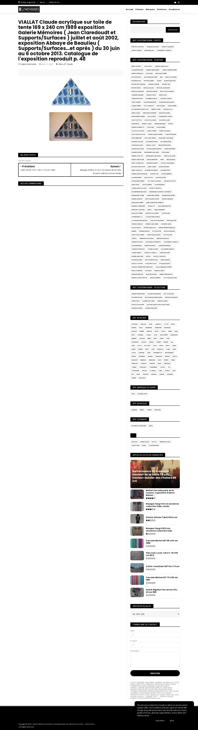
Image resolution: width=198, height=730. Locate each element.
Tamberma (153, 367)
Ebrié (149, 338)
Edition (134, 442)
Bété (133, 335)
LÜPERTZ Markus (155, 188)
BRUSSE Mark (136, 88)
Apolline (149, 73)
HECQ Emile (165, 152)
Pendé (166, 360)
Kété (147, 349)
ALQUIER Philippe (137, 70)
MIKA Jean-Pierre (137, 202)
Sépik (151, 426)
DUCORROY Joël (164, 120)
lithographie (154, 445)
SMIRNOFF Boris (137, 242)
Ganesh (134, 410)
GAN (167, 338)
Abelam (143, 324)
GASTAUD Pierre (150, 138)
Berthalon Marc (137, 47)
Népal (142, 410)
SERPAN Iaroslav (163, 238)
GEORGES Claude (137, 141)
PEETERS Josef (171, 220)
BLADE (159, 81)
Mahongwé (169, 353)
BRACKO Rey (166, 84)
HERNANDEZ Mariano (153, 156)
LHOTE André (147, 184)
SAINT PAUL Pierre (137, 235)
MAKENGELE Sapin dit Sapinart (160, 192)
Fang (162, 338)
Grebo (151, 342)
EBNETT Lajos (147, 124)
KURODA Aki (154, 174)
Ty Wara (153, 370)
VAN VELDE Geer (136, 260)
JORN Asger (152, 167)
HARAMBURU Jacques (151, 152)
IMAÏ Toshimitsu (137, 163)
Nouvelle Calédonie (138, 426)
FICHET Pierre (152, 131)
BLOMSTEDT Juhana (138, 84)
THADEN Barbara (164, 245)
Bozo (163, 331)
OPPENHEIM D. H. (137, 217)
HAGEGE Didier (136, 152)
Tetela (162, 367)
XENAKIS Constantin (139, 278)
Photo (154, 442)
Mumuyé (134, 360)
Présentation (165, 442)
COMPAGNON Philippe (166, 102)
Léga (149, 353)
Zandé (161, 374)
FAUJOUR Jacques (153, 47)
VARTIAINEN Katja (151, 260)
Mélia (149, 210)
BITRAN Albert (149, 81)
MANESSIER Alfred (137, 195)
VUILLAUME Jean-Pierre (163, 267)
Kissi (155, 345)
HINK (162, 159)
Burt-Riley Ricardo (167, 91)
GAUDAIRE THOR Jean (166, 138)
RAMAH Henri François (167, 227)
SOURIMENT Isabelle (164, 50)
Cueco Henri (172, 106)
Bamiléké (158, 327)
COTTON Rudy (149, 106)
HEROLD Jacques (170, 156)
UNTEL (148, 256)
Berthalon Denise (163, 88)
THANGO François (138, 249)
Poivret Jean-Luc (150, 227)
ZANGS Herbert (155, 278)
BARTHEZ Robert (161, 73)
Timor (149, 410)
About (42, 2)
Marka (150, 356)
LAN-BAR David (161, 177)
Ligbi (168, 349)
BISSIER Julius (136, 81)
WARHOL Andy (159, 270)
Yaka (138, 374)
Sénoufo (167, 363)
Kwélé (140, 349)
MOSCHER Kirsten (164, 206)
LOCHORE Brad (159, 184)
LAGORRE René (136, 177)
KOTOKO (147, 345)
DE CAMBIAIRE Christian (139, 109)
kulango (142, 378)
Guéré (159, 342)
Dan (155, 335)
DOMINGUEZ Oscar (165, 116)
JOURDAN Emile (164, 167)
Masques (150, 9)
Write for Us (54, 2)
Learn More (160, 720)
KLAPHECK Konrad (151, 170)
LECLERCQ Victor (170, 181)
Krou (168, 345)
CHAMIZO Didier (166, 98)
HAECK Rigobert (170, 149)
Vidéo (144, 445)
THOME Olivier (152, 249)
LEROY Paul (135, 184)
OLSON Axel (166, 213)
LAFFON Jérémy (166, 174)
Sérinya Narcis (150, 245)
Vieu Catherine (136, 270)
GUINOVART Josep (137, 149)
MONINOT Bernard (138, 206)
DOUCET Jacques (150, 120)
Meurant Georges (138, 210)
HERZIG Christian (137, 159)
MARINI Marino (137, 199)
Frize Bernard (136, 138)
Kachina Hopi (142, 394)
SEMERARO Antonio (147, 238)
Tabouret (143, 367)
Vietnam (157, 410)
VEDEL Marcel (165, 260)
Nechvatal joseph (152, 213)
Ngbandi (152, 360)
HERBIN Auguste (137, 156)
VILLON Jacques (164, 263)
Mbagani (159, 356)
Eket (155, 338)
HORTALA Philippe (137, 304)
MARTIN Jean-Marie (152, 199)
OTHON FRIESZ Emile (153, 217)
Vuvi (174, 370)
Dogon (142, 338)
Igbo (133, 345)
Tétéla (167, 370)
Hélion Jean (171, 159)
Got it (172, 720)
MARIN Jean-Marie (168, 195)
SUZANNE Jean (136, 245)
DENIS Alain (135, 113)
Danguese (174, 335)
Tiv (169, 367)
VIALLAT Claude (66, 64)
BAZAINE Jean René (150, 77)
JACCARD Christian (138, 167)
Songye (143, 363)
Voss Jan (148, 270)
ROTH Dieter (156, 231)
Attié (166, 324)
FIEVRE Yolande (164, 131)
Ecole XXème (161, 127)
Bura (170, 331)
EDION (170, 124)
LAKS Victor (148, 177)
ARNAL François (137, 73)
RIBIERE (133, 231)
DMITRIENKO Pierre (138, 116)
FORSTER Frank (170, 134)
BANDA (133, 327)
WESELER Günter (137, 274)
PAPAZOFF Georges (157, 220)
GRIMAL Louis (150, 145)
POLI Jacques (136, 227)
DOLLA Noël (152, 116)
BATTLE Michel (169, 294)
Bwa (176, 331)
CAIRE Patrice (151, 95)
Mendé (167, 356)
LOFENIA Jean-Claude (138, 188)
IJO (172, 342)
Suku (159, 363)
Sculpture (135, 445)
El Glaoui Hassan (137, 131)
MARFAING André (153, 195)
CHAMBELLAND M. (152, 98)
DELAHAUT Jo (167, 109)
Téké (160, 370)
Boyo (157, 331)
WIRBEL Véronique (165, 274)
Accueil (129, 9)
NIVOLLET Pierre (137, 213)
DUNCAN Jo (135, 124)
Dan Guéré (164, 335)
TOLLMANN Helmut (167, 249)
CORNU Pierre (136, 106)
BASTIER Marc (136, 77)
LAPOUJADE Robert (138, 181)
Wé (132, 374)
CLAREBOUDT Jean (148, 301)
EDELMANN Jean (160, 124)
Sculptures (174, 9)
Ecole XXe (150, 127)
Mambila (142, 356)
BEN (161, 77)
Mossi (175, 356)
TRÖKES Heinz (136, 253)
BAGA (173, 324)
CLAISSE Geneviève (150, 102)
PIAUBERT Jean (166, 224)
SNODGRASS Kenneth (153, 242)
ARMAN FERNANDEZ (153, 70)
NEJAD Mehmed (159, 210)
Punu (173, 360)
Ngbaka (143, 360)
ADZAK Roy (148, 66)
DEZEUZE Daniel (164, 113)
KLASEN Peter (165, 170)
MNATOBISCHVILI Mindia (154, 202)
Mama (133, 356)
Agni (150, 324)
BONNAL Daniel (153, 84)
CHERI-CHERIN (136, 102)
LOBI (152, 349)
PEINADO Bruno (137, 224)
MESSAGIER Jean (167, 199)
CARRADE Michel (137, 98)
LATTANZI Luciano (154, 181)
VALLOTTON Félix (159, 256)
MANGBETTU (157, 353)
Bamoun (167, 327)
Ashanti (158, 324)
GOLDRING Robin (152, 141)
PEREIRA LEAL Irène (152, 224)
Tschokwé (135, 370)
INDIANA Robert (152, 163)
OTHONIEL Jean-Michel (139, 220)
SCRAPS (134, 238)
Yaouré (145, 374)
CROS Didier (161, 106)
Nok (159, 360)
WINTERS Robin (151, 274)
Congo (148, 335)
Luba (174, 349)
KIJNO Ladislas (136, 170)
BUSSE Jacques (149, 88)
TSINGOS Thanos (150, 253)
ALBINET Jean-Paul (161, 66)
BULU (141, 327)
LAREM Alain (144, 442)
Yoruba (154, 374)
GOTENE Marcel (166, 141)
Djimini (133, 338)
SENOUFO (134, 363)
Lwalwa (141, 353)
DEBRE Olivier (156, 109)
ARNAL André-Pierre (169, 70)
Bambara (148, 327)
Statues (139, 9)
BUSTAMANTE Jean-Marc (153, 297)
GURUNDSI (135, 342)
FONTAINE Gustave (138, 134)
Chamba (140, 335)
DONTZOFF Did (136, 120)
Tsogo (144, 370)
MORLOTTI (151, 206)
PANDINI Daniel (137, 308)
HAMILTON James (168, 47)
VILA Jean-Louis (150, 263)
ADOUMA (134, 324)
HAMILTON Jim (136, 50)
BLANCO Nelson (170, 81)
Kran (161, 345)
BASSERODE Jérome (154, 294)
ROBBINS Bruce (144, 231)
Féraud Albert (162, 301)
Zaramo (170, 374)
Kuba (174, 345)
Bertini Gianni (152, 91)
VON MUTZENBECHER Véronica (142, 267)
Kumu (133, 349)
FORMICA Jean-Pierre (155, 134)
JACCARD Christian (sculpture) (158, 304)
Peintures (162, 9)
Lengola (160, 349)
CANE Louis (163, 95)
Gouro (143, 342)
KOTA (140, 345)
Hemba (166, 342)
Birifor (149, 331)
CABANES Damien (137, 95)
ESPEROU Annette (137, 127)
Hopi (133, 394)
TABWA (133, 367)
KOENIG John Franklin (139, 174)
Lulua (133, 353)
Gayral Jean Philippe (154, 149)
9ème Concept (136, 66)
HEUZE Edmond (152, 159)
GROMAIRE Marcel (164, 145)
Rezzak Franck (169, 231)
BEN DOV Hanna (171, 77)
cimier (133, 378)
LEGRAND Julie (149, 50)
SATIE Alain (168, 235)
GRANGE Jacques (137, 145)
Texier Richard (164, 253)
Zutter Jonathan (170, 278)
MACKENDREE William (138, 192)
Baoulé (134, 331)
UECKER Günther (137, 256)
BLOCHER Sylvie (136, 297)
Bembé (142, 331)
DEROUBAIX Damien (149, 113)
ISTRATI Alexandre (167, 163)
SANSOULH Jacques (154, 235)
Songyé (152, 363)
